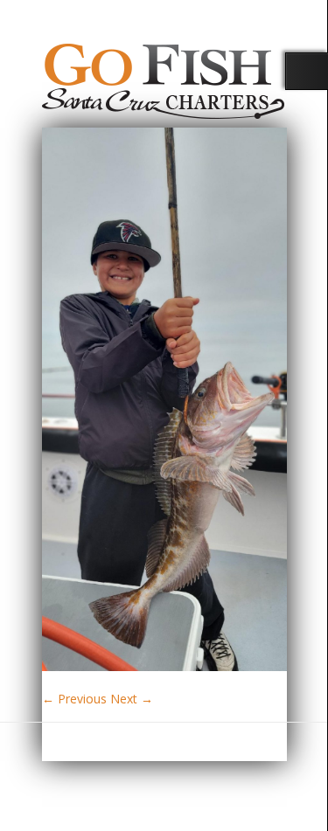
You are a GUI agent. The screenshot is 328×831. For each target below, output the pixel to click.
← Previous (74, 698)
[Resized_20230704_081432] (164, 666)
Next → (131, 698)
